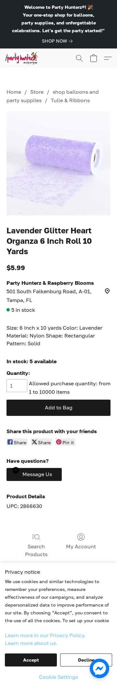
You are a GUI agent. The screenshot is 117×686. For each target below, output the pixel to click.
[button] (22, 58)
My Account (81, 546)
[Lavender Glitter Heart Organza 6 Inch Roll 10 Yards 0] (58, 163)
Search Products (36, 550)
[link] (58, 41)
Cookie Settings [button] (58, 677)
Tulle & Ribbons (70, 100)
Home (13, 92)
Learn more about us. (31, 643)
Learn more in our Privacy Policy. (45, 635)
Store (37, 92)
